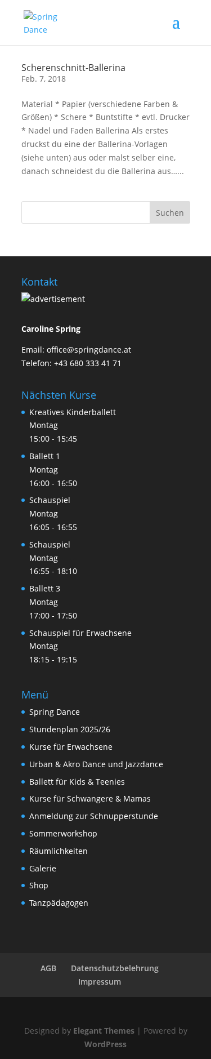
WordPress (105, 1044)
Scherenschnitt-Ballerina (73, 67)
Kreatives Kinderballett (72, 412)
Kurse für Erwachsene (71, 746)
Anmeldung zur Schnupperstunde (93, 816)
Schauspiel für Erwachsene (80, 633)
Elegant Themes (103, 1030)
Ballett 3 (44, 588)
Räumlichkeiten (58, 851)
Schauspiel (49, 500)
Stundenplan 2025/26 (69, 729)
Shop (38, 885)
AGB (48, 968)
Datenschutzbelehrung (115, 968)
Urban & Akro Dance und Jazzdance (96, 764)
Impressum (99, 981)
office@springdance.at (89, 349)
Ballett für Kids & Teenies (77, 781)
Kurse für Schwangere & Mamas (90, 798)
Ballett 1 (44, 456)
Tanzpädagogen (58, 902)
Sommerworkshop (63, 833)
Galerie (42, 868)
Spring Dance (54, 711)
